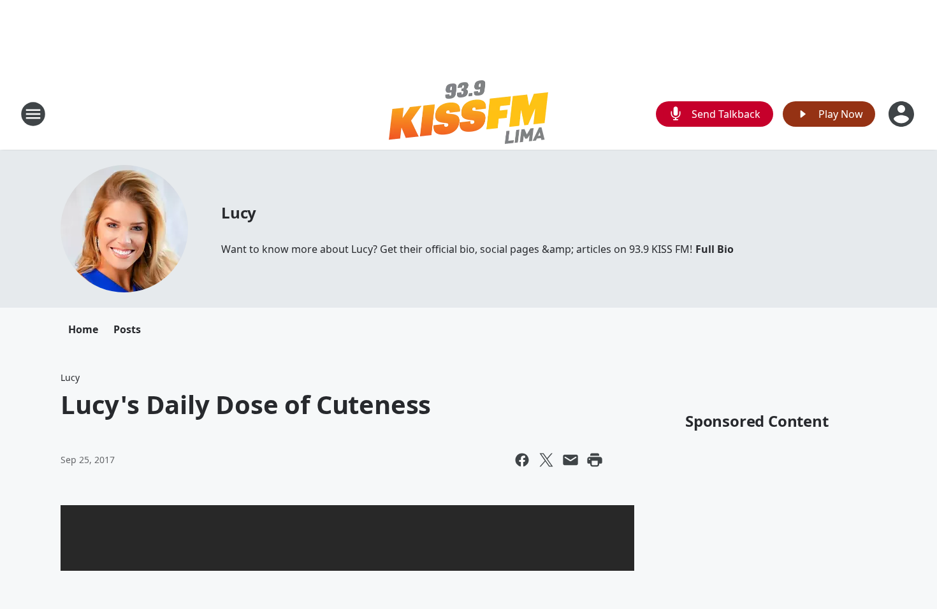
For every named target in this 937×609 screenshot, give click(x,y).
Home (83, 329)
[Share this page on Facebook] (522, 460)
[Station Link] (468, 113)
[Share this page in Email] (570, 460)
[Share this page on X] (546, 460)
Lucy (238, 212)
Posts (127, 329)
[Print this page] (595, 460)
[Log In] (903, 114)
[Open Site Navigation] (33, 114)
